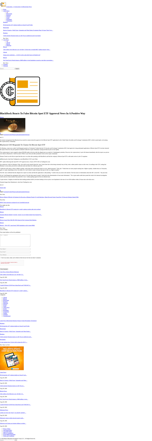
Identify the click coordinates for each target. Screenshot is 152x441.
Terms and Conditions (8, 436)
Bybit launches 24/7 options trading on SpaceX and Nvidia (18, 25)
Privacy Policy (6, 428)
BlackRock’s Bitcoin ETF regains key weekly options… (14, 290)
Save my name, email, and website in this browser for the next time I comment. (21, 257)
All (7, 12)
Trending (5, 64)
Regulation (9, 19)
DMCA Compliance (8, 433)
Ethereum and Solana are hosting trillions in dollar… (13, 423)
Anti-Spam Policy (7, 430)
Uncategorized (6, 316)
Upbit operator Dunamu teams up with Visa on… (12, 385)
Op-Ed (5, 309)
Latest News (6, 11)
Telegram (5, 66)
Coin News (6, 39)
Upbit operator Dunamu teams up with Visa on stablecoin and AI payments (22, 35)
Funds (7, 18)
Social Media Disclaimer (9, 434)
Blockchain (9, 13)
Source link (3, 187)
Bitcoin (8, 44)
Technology (9, 20)
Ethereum (8, 45)
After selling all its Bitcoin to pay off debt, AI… (12, 274)
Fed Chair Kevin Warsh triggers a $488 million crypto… (14, 280)
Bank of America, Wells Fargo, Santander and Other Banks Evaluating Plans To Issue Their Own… (28, 30)
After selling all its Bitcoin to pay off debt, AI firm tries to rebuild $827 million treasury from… (26, 49)
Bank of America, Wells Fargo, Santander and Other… (13, 380)
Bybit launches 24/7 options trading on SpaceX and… (13, 375)
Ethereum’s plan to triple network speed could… (12, 418)
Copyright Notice (7, 431)
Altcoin (8, 42)
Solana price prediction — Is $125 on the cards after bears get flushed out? (21, 55)
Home (4, 9)
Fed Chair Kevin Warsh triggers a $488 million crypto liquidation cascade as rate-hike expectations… (28, 60)
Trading (5, 313)
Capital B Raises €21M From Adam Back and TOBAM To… (15, 285)
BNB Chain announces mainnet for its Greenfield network (14, 202)
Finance (8, 16)
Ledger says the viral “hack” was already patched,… (13, 412)
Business (8, 15)
